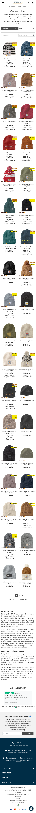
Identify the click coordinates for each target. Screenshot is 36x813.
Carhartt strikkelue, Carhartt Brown (26, 279)
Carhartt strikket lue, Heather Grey (27, 551)
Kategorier (5, 28)
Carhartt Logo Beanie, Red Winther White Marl (9, 185)
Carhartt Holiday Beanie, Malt (9, 59)
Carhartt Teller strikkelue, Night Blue (27, 247)
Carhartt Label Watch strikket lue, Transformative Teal (9, 247)
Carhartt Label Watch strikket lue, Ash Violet (9, 492)
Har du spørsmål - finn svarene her (19, 758)
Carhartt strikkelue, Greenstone (9, 216)
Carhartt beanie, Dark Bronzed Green (9, 341)
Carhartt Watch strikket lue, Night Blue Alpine (26, 59)
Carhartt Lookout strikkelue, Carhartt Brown (26, 582)
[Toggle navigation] (3, 2)
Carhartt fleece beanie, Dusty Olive (27, 463)
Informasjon (6, 773)
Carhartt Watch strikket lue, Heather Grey (9, 310)
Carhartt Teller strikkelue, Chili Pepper (9, 153)
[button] (31, 808)
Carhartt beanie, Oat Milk (27, 341)
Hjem (9, 6)
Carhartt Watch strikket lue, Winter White (9, 369)
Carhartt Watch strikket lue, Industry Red (26, 122)
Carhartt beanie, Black (27, 432)
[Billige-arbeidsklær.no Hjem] (18, 2)
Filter (21, 28)
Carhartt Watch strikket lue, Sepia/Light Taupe (9, 432)
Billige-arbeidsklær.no (18, 788)
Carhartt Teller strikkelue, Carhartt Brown (27, 91)
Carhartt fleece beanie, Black (27, 400)
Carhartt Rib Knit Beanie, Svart (9, 279)
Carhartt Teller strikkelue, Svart (9, 401)
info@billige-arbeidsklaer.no (19, 750)
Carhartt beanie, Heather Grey (9, 582)
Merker (13, 6)
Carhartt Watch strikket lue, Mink (9, 91)
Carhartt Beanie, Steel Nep (9, 121)
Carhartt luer (25, 6)
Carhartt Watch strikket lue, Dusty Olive (26, 185)
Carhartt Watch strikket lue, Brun (26, 153)
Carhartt (19, 6)
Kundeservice (6, 768)
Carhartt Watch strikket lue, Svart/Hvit (9, 551)
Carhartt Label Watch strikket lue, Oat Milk (9, 520)
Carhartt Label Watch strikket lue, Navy (27, 492)
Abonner (28, 734)
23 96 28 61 (19, 743)
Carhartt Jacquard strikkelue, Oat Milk (26, 369)
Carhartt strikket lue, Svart (27, 309)
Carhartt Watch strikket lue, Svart (26, 216)
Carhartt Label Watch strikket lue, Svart (9, 463)
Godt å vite (6, 778)
